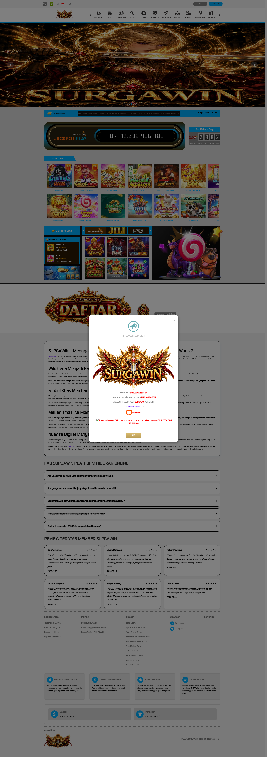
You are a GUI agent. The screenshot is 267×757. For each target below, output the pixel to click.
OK (133, 435)
